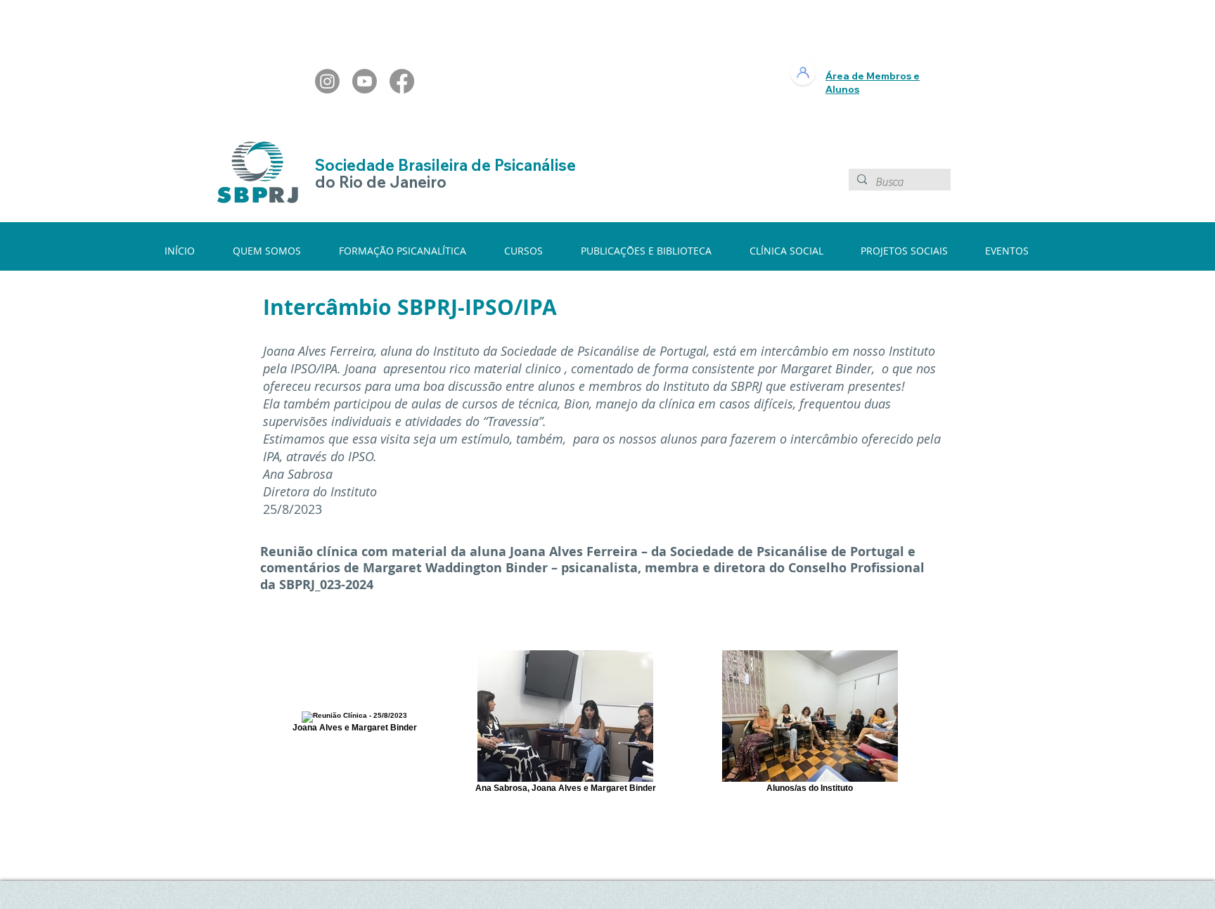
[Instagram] (327, 81)
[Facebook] (402, 81)
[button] (275, 250)
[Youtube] (364, 81)
